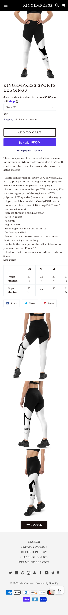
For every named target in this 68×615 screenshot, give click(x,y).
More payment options (30, 150)
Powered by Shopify (47, 583)
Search (34, 541)
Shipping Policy (34, 557)
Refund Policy (34, 552)
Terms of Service (34, 562)
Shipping (8, 120)
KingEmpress (34, 6)
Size (8, 107)
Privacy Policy (34, 546)
